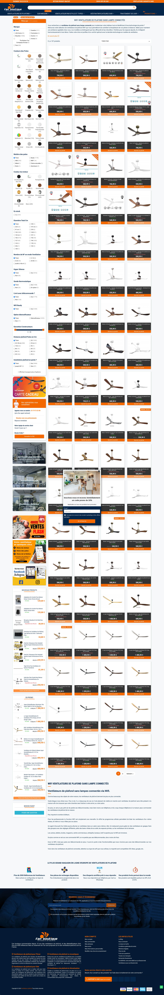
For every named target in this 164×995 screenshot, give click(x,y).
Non (17, 275)
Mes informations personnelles (94, 948)
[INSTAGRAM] (37, 582)
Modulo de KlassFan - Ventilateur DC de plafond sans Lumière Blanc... (86, 71)
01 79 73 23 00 (35, 410)
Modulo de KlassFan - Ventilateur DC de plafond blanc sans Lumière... (60, 397)
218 (33, 229)
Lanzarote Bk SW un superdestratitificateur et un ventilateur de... (86, 180)
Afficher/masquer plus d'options (30, 372)
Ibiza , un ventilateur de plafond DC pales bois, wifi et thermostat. (86, 107)
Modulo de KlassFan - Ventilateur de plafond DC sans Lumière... (113, 578)
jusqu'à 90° (19, 366)
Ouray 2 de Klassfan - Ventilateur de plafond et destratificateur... (60, 71)
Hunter (34, 36)
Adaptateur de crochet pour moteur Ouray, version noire (33, 609)
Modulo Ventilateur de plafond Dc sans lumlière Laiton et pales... (139, 542)
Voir (65, 67)
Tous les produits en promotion (29, 798)
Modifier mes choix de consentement (95, 951)
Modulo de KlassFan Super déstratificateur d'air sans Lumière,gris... (60, 469)
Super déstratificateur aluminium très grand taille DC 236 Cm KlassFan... (34, 705)
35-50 (34, 261)
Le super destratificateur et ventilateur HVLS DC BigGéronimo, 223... (112, 614)
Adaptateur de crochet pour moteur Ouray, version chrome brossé (33, 598)
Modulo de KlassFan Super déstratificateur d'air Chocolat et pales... (60, 614)
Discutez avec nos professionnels (26, 418)
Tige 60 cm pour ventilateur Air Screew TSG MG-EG (32, 667)
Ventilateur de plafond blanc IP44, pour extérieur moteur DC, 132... (60, 180)
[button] (19, 13)
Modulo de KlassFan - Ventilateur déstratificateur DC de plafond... (112, 288)
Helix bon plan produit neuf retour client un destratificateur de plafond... (33, 679)
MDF (33, 160)
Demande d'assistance (125, 958)
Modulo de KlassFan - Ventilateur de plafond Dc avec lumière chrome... (113, 144)
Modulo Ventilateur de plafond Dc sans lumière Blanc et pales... (113, 433)
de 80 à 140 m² (20, 263)
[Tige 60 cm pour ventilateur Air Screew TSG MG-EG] (18, 668)
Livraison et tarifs (124, 944)
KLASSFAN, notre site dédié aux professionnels (132, 960)
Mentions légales (123, 948)
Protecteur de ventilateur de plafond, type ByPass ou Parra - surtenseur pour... (34, 633)
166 (18, 238)
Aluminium (35, 166)
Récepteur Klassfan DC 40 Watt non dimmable (33, 621)
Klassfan (20, 36)
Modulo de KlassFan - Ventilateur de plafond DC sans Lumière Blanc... (139, 397)
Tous (17, 30)
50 (17, 351)
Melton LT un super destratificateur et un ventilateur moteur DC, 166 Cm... (34, 740)
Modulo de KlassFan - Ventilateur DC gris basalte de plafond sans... (60, 361)
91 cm (18, 229)
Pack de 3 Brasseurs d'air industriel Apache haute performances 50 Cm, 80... (33, 656)
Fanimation (35, 33)
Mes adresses (89, 944)
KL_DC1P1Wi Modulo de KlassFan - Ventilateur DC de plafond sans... (139, 288)
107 (33, 235)
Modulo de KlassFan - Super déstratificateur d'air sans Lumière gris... (139, 614)
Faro (18, 45)
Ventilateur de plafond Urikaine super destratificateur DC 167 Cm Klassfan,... (34, 752)
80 (17, 348)
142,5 (33, 232)
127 (17, 240)
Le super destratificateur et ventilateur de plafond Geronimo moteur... (60, 216)
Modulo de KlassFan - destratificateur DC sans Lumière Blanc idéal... (86, 252)
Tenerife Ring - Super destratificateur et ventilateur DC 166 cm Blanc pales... (33, 764)
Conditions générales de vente (127, 946)
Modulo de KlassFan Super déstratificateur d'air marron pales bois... (112, 469)
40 (33, 351)
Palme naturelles (37, 163)
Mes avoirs (88, 946)
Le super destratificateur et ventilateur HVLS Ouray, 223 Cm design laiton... (32, 717)
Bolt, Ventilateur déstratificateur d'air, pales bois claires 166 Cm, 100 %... (33, 728)
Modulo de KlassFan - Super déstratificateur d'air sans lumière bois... (113, 397)
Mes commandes (90, 941)
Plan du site (122, 951)
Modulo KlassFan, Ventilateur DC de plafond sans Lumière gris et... (86, 288)
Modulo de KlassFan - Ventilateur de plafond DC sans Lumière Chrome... (60, 506)
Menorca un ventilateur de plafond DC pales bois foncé (86, 144)
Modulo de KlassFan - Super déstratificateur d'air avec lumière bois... (60, 651)
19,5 (18, 346)
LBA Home (19, 33)
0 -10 (33, 258)
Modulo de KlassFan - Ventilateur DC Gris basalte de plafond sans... (60, 324)
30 (17, 354)
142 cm (18, 235)
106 (34, 240)
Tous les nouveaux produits (29, 690)
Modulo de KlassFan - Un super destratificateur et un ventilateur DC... (112, 324)
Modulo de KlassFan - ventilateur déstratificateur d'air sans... (113, 107)
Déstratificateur (37, 318)
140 (17, 249)
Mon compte (88, 939)
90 (32, 346)
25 (32, 354)
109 (33, 224)
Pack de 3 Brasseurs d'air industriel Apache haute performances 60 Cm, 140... (33, 644)
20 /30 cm (20, 343)
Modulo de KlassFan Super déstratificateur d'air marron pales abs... (139, 469)
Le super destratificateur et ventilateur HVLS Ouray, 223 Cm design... (86, 651)
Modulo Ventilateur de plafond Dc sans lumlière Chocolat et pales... (86, 578)
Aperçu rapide (58, 67)
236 (17, 246)
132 (18, 232)
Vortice (34, 38)
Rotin (17, 166)
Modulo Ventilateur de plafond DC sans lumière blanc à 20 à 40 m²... (60, 433)
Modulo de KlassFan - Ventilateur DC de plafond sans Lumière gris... (60, 144)
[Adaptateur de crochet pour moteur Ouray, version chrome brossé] (18, 599)
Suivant (130, 774)
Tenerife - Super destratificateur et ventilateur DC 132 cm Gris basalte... (34, 787)
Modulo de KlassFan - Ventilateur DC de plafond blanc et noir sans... (113, 361)
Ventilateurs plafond (26, 988)
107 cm (34, 227)
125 (17, 243)
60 (33, 348)
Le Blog (121, 939)
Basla (35, 158)
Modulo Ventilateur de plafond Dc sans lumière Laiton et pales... (112, 542)
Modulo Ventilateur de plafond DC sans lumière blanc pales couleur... (86, 433)
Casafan (35, 30)
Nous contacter (123, 941)
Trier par (125, 41)
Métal (18, 163)
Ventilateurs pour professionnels (128, 963)
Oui (18, 215)
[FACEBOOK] (21, 582)
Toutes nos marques (124, 956)
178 (33, 243)
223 (17, 227)
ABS (18, 160)
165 (33, 246)
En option (35, 287)
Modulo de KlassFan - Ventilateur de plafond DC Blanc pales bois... (86, 542)
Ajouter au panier (60, 78)
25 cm (34, 343)
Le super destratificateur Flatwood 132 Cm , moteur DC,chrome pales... (139, 107)
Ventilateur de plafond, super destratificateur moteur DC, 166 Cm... (112, 71)
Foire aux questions (124, 953)
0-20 (18, 261)
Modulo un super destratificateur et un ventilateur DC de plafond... (139, 216)
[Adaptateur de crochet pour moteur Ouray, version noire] (18, 611)
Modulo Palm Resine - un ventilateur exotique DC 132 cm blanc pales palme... (33, 776)
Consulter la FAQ (29, 436)
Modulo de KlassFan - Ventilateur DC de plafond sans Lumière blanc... (86, 397)
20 (34, 340)
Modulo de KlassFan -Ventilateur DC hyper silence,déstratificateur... (112, 180)
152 (33, 238)
